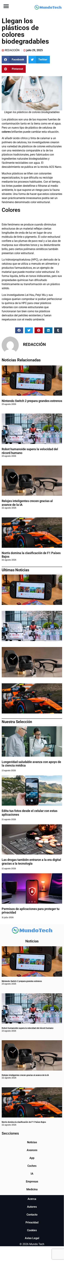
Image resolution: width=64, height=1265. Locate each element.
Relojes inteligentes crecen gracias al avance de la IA (25, 1075)
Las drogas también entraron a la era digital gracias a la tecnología (31, 861)
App (31, 1158)
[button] (6, 6)
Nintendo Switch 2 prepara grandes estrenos (32, 401)
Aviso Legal (32, 1238)
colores (6, 131)
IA (32, 1173)
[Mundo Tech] (48, 7)
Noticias (32, 1142)
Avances (32, 1150)
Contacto (32, 1214)
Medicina (32, 1189)
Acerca (32, 1199)
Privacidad (32, 1222)
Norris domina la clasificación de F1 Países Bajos (24, 1122)
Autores (32, 1206)
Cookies (32, 1230)
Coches (31, 1165)
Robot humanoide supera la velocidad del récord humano (27, 1028)
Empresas (32, 1181)
